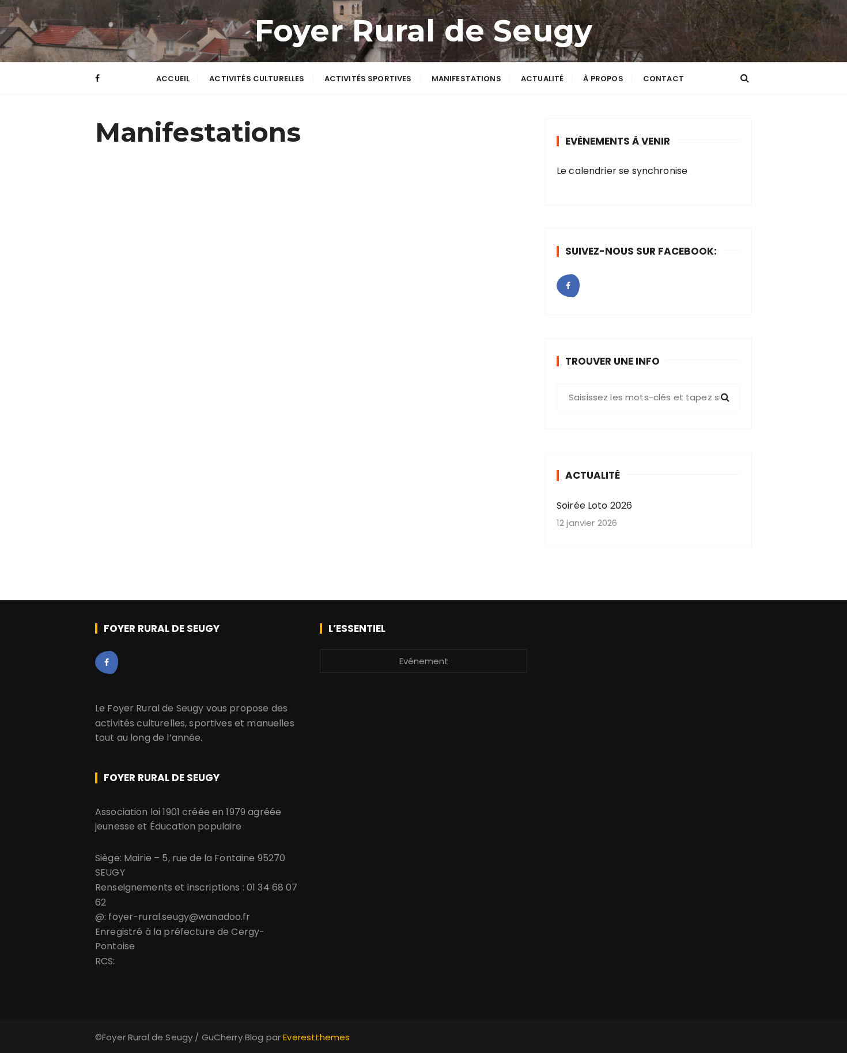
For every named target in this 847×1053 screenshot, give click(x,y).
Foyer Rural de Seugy (423, 31)
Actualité (542, 78)
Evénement (423, 661)
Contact (663, 78)
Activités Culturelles (256, 78)
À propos (603, 78)
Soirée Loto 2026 (594, 505)
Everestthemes (316, 1037)
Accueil (173, 78)
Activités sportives (368, 78)
